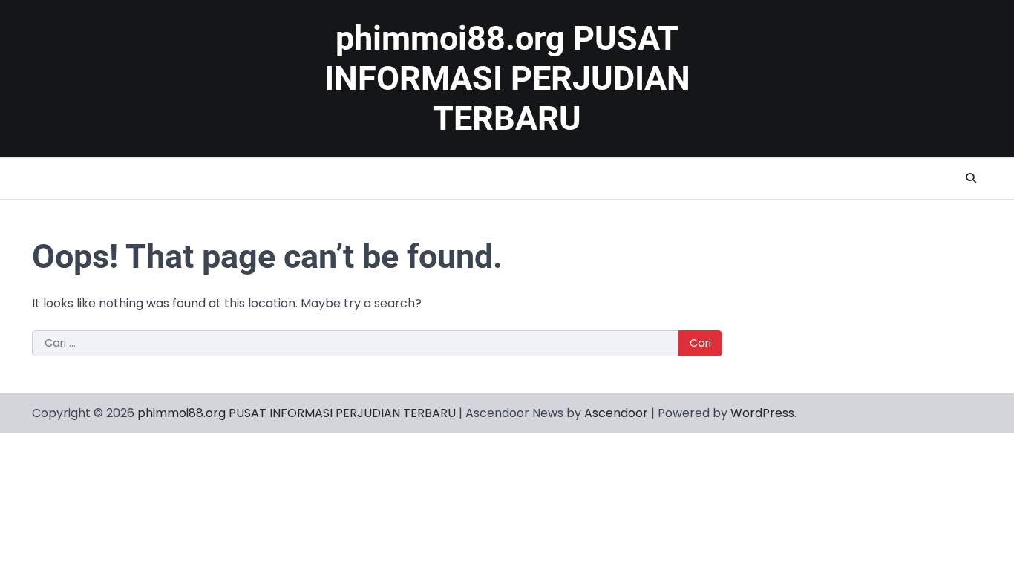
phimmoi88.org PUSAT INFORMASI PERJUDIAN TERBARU (507, 78)
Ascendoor (616, 413)
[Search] (971, 178)
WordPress (762, 413)
